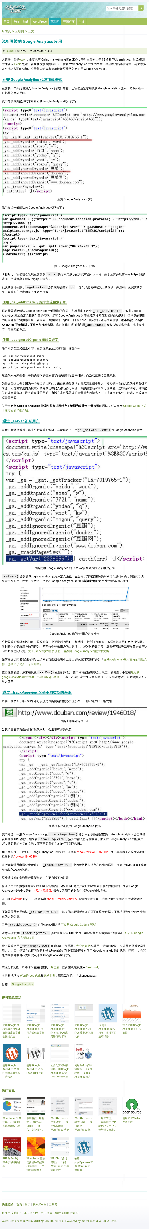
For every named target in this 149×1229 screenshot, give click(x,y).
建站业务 (49, 975)
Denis (17, 64)
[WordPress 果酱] (15, 12)
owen (22, 59)
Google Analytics (23, 984)
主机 (81, 21)
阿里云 (55, 967)
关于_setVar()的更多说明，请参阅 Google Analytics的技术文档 (68, 651)
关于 (27, 1204)
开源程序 (69, 21)
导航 (16, 21)
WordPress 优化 (30, 975)
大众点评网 (83, 946)
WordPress (40, 21)
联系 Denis (39, 1204)
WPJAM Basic (108, 1221)
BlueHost (92, 967)
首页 (6, 21)
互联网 (55, 21)
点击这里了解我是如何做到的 (59, 1213)
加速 (26, 21)
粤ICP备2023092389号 (49, 1221)
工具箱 (53, 1204)
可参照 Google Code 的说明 (78, 924)
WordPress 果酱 (12, 1221)
